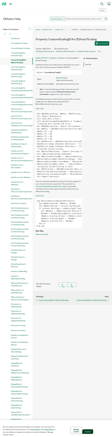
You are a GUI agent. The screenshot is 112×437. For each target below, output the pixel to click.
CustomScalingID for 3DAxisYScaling (18, 75)
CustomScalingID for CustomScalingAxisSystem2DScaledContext (22, 96)
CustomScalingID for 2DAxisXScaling (18, 54)
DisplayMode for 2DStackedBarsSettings (19, 392)
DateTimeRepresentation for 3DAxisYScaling (20, 230)
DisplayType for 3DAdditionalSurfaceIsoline (20, 413)
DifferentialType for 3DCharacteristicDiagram (20, 298)
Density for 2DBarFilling (19, 271)
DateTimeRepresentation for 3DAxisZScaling (20, 237)
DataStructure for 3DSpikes (20, 177)
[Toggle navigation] (15, 4)
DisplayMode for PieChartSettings (17, 399)
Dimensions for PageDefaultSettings (18, 319)
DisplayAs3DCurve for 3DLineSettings (18, 350)
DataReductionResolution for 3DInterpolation (20, 138)
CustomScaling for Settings (20, 48)
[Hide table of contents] (29, 28)
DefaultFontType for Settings (18, 258)
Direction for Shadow (18, 330)
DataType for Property (18, 203)
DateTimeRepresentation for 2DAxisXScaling (20, 209)
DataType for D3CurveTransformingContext (21, 197)
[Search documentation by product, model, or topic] (106, 19)
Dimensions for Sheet (18, 325)
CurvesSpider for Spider (19, 43)
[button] (64, 19)
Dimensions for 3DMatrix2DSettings (18, 312)
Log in (102, 10)
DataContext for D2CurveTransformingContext (21, 110)
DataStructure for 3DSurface (17, 183)
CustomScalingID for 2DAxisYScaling (18, 61)
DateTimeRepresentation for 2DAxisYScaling (20, 216)
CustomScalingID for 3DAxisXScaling (18, 68)
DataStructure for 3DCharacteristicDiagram (20, 152)
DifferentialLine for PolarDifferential (17, 291)
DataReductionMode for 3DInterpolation (19, 131)
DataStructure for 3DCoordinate (17, 166)
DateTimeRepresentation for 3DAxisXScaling (20, 223)
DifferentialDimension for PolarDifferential (19, 284)
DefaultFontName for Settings (18, 251)
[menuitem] (102, 4)
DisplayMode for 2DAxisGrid (16, 364)
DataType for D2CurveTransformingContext (21, 190)
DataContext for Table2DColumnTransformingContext (22, 124)
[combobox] (76, 19)
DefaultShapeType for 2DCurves (18, 265)
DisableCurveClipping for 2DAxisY (19, 343)
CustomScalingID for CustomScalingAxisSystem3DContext (22, 103)
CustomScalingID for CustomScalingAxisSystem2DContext (22, 89)
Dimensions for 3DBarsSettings (16, 305)
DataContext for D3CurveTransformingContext (21, 117)
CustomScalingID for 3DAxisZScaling (18, 82)
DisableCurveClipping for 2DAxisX (19, 336)
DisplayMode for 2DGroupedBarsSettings (19, 385)
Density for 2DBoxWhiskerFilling (18, 277)
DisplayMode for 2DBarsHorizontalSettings (20, 371)
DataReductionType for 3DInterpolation (19, 145)
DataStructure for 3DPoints (20, 172)
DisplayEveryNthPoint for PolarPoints (19, 357)
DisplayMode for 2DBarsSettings (16, 378)
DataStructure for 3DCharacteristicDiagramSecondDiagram (22, 159)
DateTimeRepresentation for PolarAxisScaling (20, 244)
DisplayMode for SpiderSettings (16, 406)
